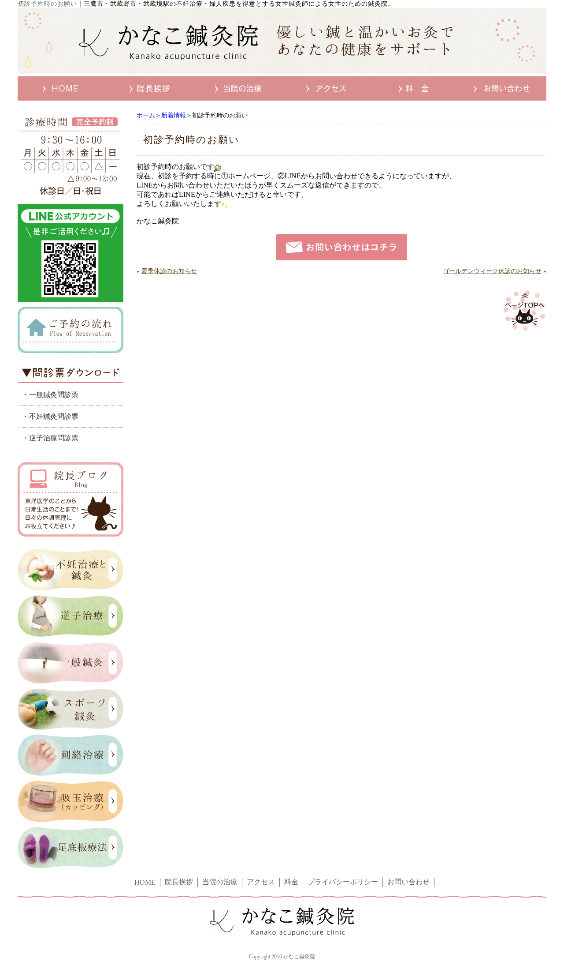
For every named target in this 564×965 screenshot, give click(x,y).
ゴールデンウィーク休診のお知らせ (492, 271)
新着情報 (173, 115)
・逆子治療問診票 (50, 438)
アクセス (261, 882)
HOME (145, 882)
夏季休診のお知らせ (169, 271)
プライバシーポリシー (343, 882)
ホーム (146, 115)
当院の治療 (219, 882)
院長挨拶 (179, 882)
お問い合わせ (408, 882)
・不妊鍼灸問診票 (50, 416)
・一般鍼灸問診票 (50, 394)
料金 (291, 882)
